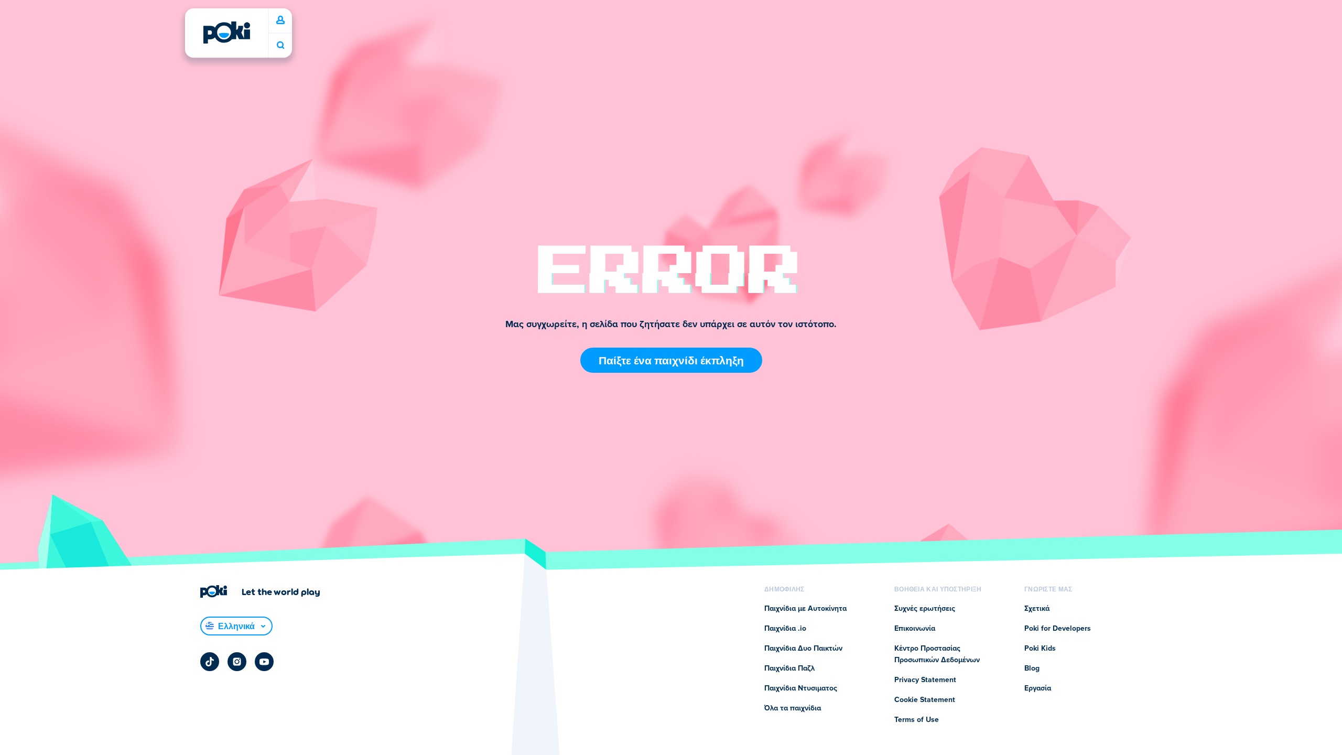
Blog (1032, 668)
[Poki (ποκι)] (226, 32)
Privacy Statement (925, 680)
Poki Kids (1040, 648)
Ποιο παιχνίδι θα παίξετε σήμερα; (280, 45)
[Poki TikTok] (209, 661)
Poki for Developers (1057, 628)
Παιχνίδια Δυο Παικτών (803, 648)
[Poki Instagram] (237, 661)
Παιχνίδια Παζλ (789, 668)
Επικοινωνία (914, 628)
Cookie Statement (924, 700)
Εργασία (1037, 688)
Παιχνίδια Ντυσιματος (800, 688)
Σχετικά (1036, 608)
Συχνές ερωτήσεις (924, 608)
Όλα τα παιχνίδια (792, 708)
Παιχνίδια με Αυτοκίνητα (805, 608)
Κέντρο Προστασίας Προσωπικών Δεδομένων (937, 654)
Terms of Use (916, 720)
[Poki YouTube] (264, 661)
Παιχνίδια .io (785, 628)
